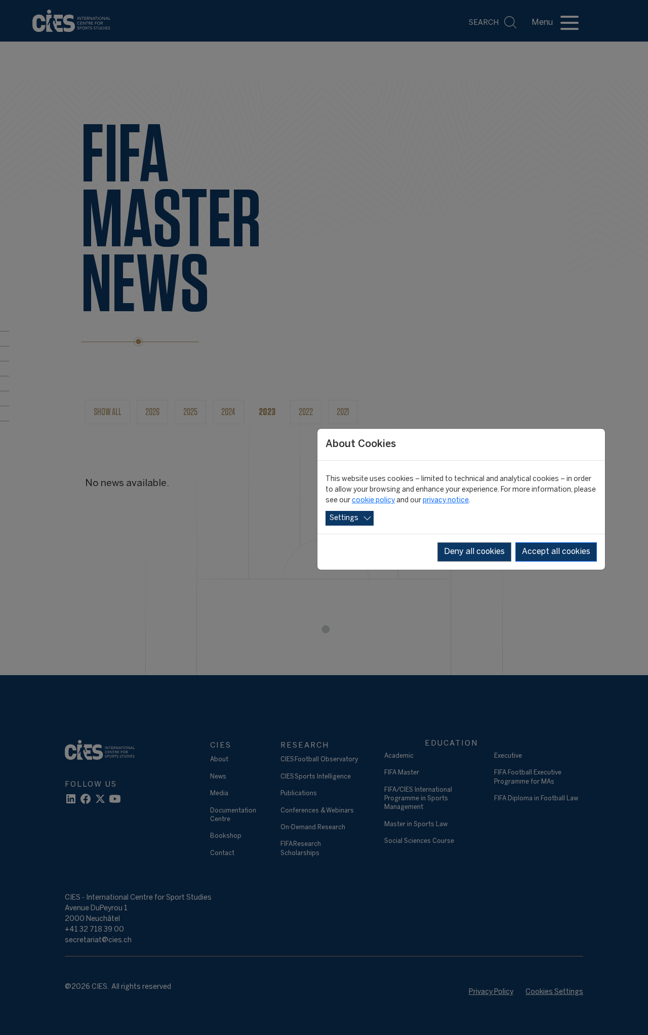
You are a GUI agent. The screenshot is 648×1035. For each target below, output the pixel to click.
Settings (344, 518)
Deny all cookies (474, 552)
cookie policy (373, 500)
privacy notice (446, 500)
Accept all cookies (556, 552)
